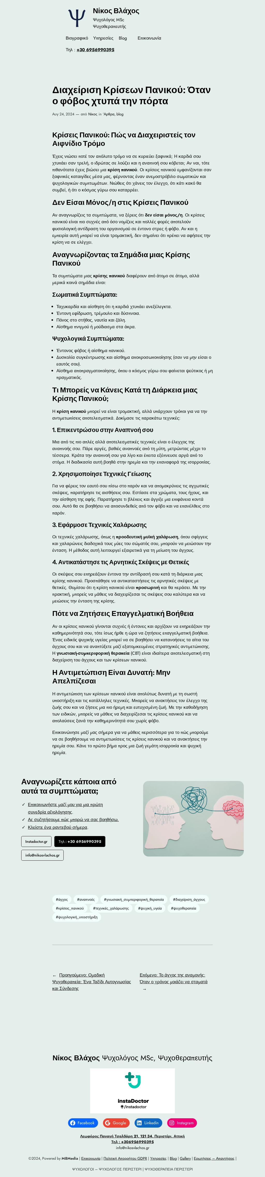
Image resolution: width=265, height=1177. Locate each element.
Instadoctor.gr (36, 841)
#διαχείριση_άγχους (189, 899)
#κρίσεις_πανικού (70, 908)
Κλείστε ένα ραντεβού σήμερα (57, 827)
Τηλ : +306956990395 (132, 1141)
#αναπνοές (86, 899)
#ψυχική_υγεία (150, 908)
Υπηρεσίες (158, 1158)
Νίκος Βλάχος (116, 10)
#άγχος (62, 899)
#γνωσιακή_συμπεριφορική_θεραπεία (134, 899)
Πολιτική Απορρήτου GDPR (125, 1158)
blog (119, 114)
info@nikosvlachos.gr (42, 855)
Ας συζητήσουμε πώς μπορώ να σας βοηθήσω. (73, 819)
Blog (173, 1158)
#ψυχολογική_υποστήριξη (77, 917)
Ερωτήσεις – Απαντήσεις (214, 1158)
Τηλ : (79, 841)
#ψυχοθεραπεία (183, 908)
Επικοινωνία (90, 1158)
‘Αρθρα (108, 114)
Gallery (185, 1158)
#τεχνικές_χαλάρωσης (111, 908)
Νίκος (92, 114)
